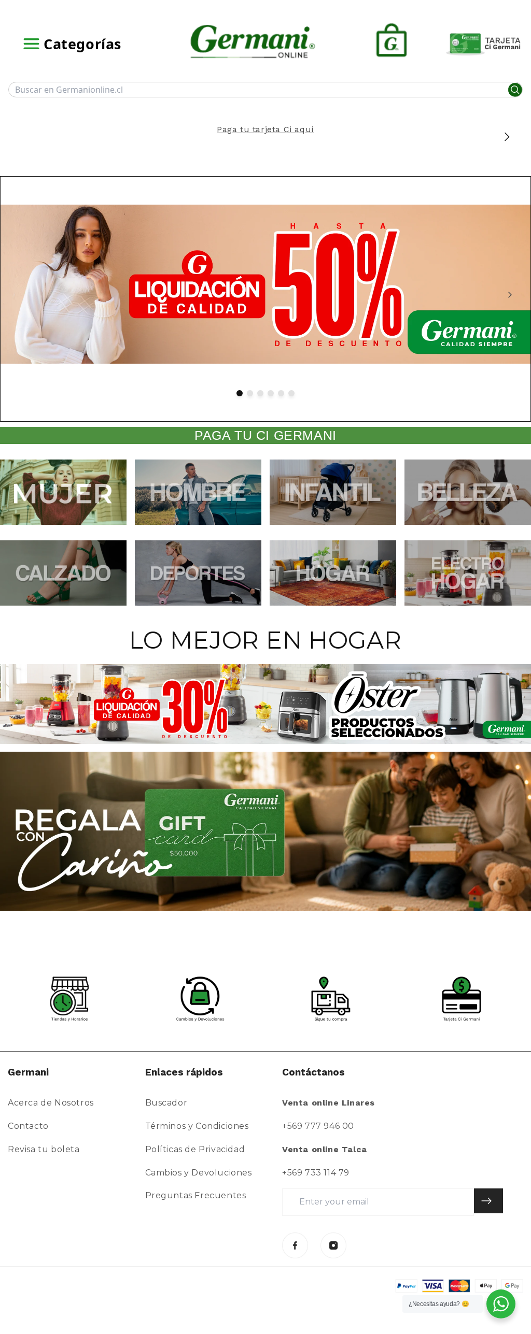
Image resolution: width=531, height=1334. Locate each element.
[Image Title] (295, 1245)
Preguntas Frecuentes (195, 1195)
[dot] (239, 393)
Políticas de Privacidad (195, 1149)
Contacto (28, 1126)
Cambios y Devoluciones (198, 1173)
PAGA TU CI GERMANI (265, 435)
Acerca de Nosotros (51, 1103)
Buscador (166, 1103)
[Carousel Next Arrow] (506, 136)
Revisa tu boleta (44, 1149)
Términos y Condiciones (197, 1126)
